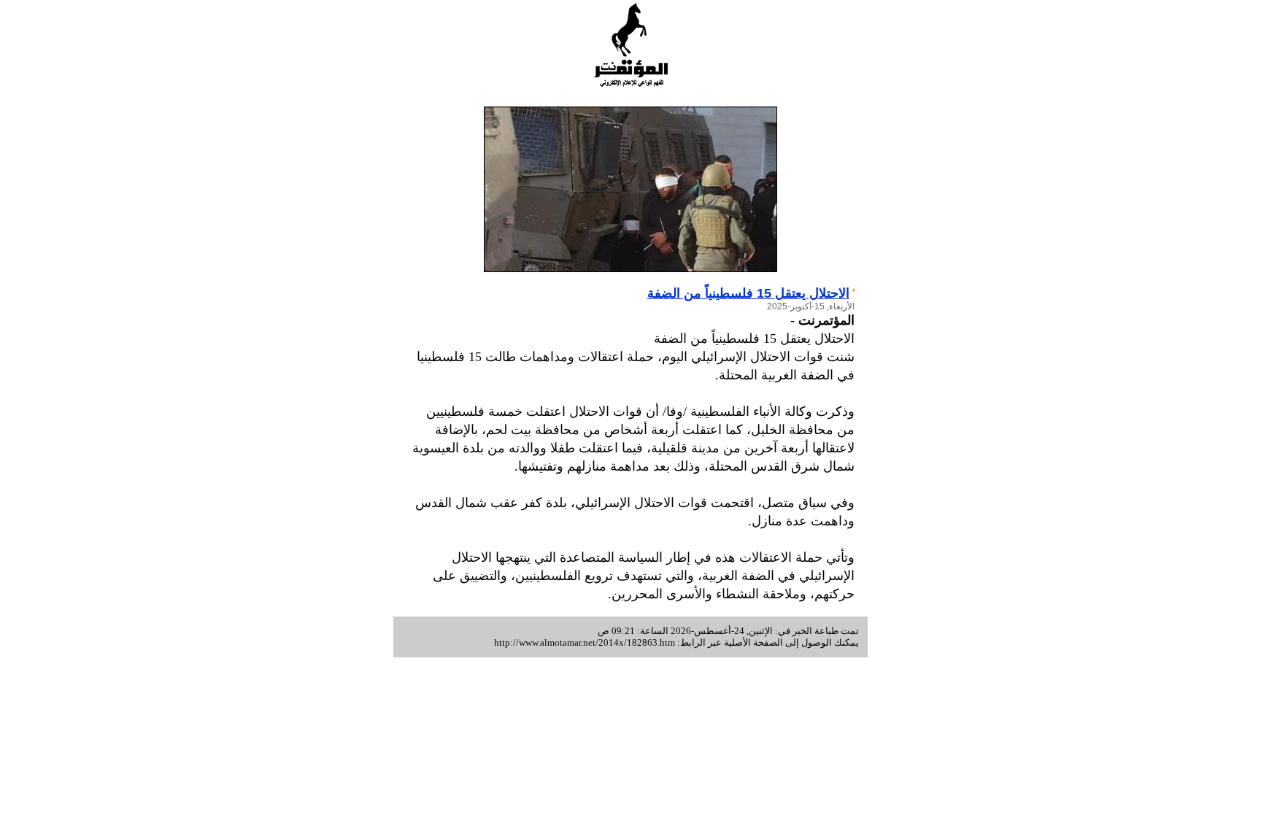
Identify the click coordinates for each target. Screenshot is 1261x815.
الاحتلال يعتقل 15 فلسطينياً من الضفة (748, 293)
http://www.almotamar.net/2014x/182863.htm (584, 642)
